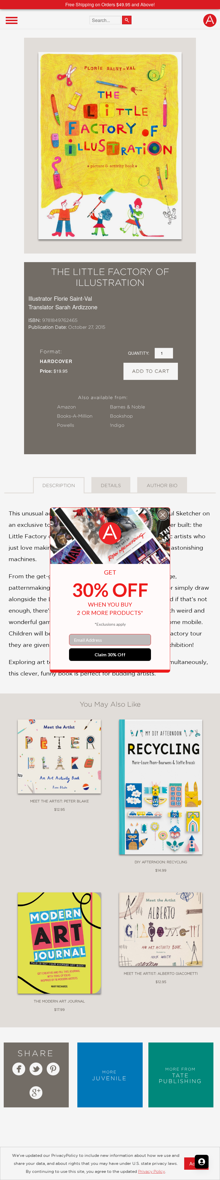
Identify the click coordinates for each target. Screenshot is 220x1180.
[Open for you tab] (202, 1162)
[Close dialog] (163, 515)
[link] (110, 533)
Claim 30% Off (110, 654)
